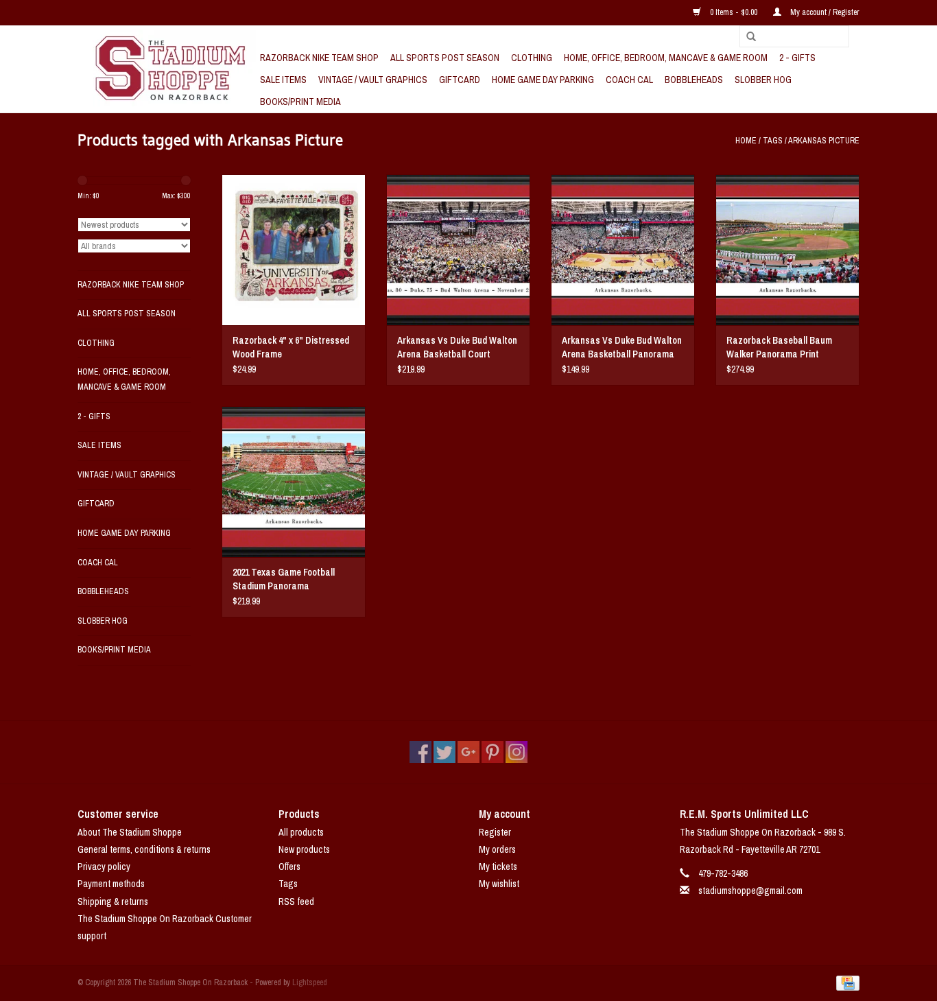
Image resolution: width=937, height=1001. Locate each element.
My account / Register (823, 12)
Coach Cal (629, 79)
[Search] (746, 37)
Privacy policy (104, 866)
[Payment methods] (845, 982)
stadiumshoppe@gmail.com (750, 890)
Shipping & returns (113, 901)
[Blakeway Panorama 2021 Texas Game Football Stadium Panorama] (294, 481)
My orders (497, 849)
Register (495, 832)
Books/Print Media (300, 101)
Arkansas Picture (823, 140)
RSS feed (296, 901)
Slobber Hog (763, 79)
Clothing (531, 57)
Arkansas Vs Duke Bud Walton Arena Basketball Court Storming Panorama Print (457, 347)
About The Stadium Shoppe (130, 832)
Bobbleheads (694, 79)
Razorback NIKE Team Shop (319, 57)
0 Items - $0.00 (733, 12)
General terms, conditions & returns (144, 849)
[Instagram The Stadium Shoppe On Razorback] (516, 752)
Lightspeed (309, 982)
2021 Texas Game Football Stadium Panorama (284, 579)
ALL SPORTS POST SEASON (444, 57)
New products (304, 849)
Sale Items (283, 79)
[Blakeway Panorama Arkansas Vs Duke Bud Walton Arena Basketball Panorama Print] (623, 249)
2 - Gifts (797, 57)
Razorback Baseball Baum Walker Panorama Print (779, 347)
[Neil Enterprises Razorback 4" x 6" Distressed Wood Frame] (294, 249)
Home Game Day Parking (543, 79)
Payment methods (111, 884)
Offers (289, 866)
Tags (773, 140)
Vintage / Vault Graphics (372, 79)
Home (746, 140)
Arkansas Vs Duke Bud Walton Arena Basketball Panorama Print (622, 347)
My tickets (498, 866)
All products (301, 832)
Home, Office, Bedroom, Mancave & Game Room (666, 57)
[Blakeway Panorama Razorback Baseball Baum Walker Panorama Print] (787, 249)
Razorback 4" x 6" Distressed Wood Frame (291, 347)
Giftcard (459, 79)
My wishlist (499, 884)
